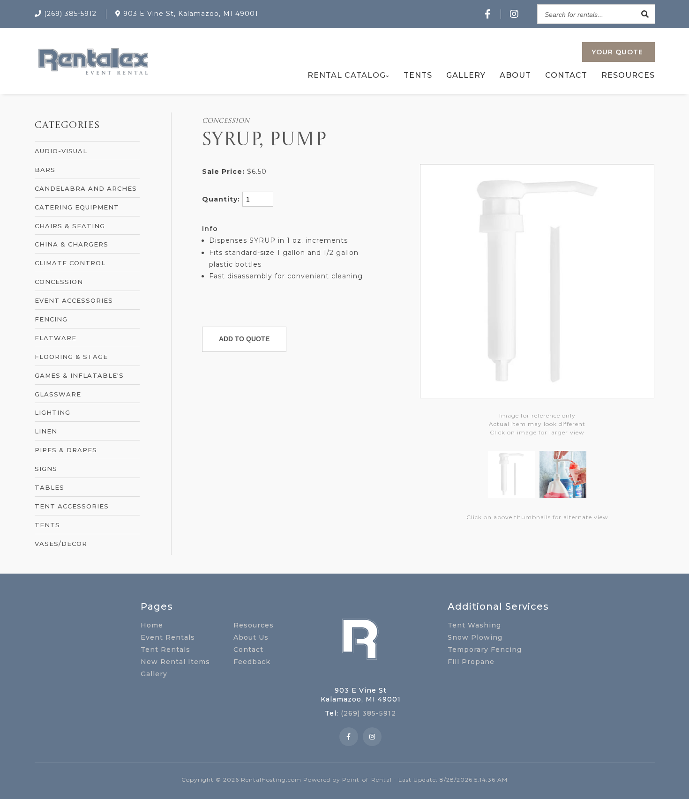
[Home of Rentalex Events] (360, 674)
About (515, 75)
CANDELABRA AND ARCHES (86, 188)
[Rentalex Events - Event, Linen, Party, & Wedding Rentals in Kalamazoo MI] (93, 74)
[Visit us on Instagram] (514, 14)
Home (152, 625)
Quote (617, 52)
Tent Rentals (165, 649)
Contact (566, 75)
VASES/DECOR (61, 543)
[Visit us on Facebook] (488, 14)
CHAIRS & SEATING (70, 226)
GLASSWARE (58, 394)
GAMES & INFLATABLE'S (79, 375)
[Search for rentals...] (645, 14)
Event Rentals (168, 637)
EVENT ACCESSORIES (74, 300)
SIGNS (46, 468)
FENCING (51, 319)
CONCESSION (59, 281)
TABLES (49, 487)
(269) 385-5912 (368, 713)
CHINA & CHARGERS (71, 244)
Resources (628, 75)
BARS (45, 169)
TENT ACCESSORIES (72, 506)
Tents (418, 75)
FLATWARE (55, 338)
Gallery (466, 75)
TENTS (47, 525)
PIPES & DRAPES (66, 450)
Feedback (251, 661)
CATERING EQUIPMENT (77, 207)
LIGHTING (52, 412)
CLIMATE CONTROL (70, 263)
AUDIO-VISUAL (61, 151)
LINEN (46, 431)
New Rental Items (175, 661)
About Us (251, 637)
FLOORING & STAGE (71, 356)
